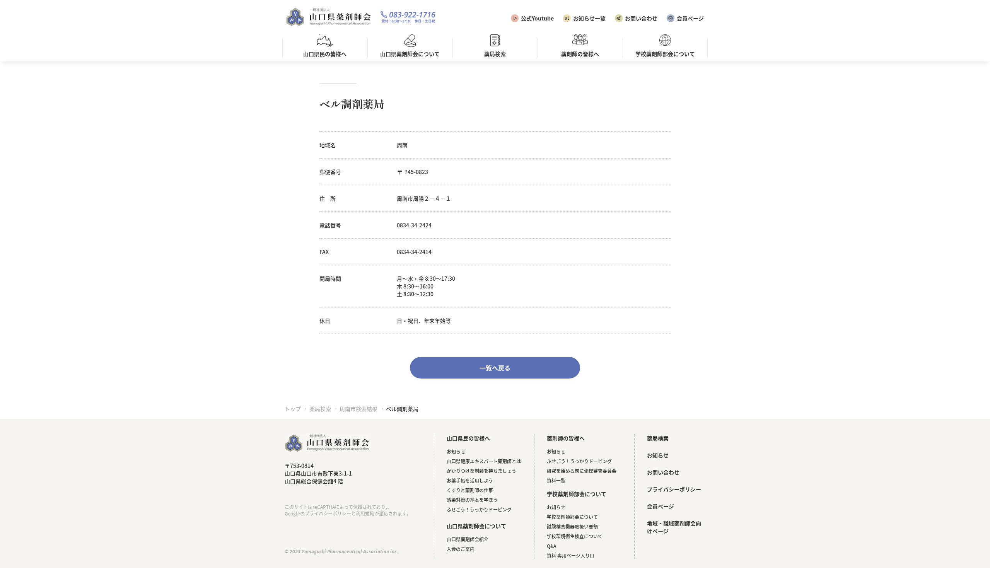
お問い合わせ (641, 18)
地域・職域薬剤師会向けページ (674, 527)
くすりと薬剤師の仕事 (470, 490)
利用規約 (365, 513)
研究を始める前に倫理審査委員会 (581, 470)
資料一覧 (556, 480)
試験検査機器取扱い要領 (572, 526)
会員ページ (690, 18)
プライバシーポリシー (328, 513)
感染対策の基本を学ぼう (472, 499)
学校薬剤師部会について (572, 516)
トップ (293, 409)
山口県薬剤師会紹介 (467, 539)
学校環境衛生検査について (575, 536)
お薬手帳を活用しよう (470, 480)
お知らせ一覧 (589, 18)
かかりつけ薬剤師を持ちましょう (481, 470)
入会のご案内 (461, 549)
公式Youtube (537, 18)
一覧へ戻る (495, 367)
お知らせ (456, 451)
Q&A (551, 545)
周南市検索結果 (358, 409)
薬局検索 (320, 409)
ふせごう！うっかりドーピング (479, 509)
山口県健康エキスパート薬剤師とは (484, 461)
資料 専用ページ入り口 (570, 555)
